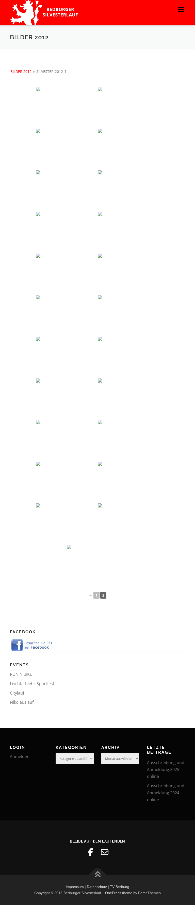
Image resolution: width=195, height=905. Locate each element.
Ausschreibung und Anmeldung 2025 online (165, 769)
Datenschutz (97, 887)
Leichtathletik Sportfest (32, 683)
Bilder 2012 (20, 71)
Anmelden (19, 756)
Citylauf (17, 693)
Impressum (75, 887)
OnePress (113, 893)
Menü (180, 9)
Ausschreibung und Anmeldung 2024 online (165, 792)
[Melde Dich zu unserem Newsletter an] (104, 852)
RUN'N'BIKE (21, 674)
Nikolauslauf (22, 702)
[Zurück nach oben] (98, 875)
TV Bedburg (119, 887)
